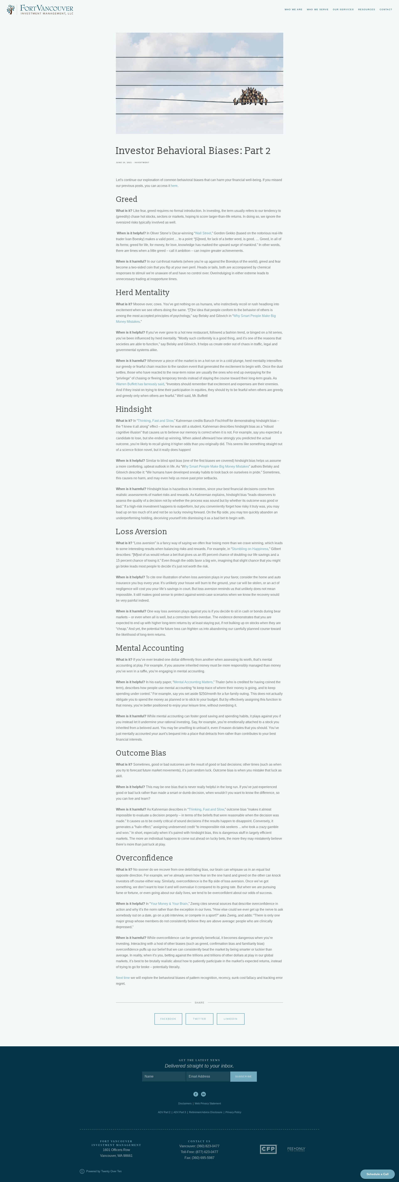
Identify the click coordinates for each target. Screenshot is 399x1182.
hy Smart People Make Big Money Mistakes (217, 466)
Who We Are (294, 9)
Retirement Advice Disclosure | (207, 1112)
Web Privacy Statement (208, 1103)
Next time (123, 978)
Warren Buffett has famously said (140, 384)
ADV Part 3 (180, 1112)
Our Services (343, 9)
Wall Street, (203, 233)
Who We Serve (318, 9)
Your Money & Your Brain (169, 903)
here (174, 185)
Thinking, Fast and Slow (155, 420)
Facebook (168, 1019)
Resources (366, 9)
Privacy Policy (233, 1112)
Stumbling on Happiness (250, 549)
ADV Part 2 (164, 1112)
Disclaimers (185, 1103)
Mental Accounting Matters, (193, 682)
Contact (386, 9)
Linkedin (231, 1019)
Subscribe (243, 1076)
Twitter (199, 1019)
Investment (142, 162)
